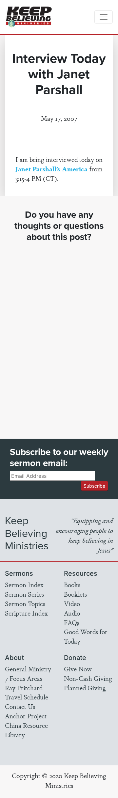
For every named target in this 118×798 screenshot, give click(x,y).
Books (72, 584)
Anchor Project (26, 715)
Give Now (78, 668)
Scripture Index (26, 613)
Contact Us (20, 706)
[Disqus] (59, 334)
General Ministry (28, 668)
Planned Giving (85, 687)
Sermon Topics (25, 603)
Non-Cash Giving (88, 678)
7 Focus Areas (23, 678)
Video (72, 603)
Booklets (75, 594)
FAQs (71, 622)
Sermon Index (24, 584)
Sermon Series (24, 594)
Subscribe (94, 486)
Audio (72, 613)
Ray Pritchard (24, 687)
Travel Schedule (26, 696)
